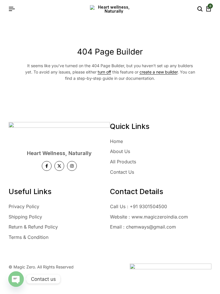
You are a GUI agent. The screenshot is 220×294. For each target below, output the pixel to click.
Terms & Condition (28, 237)
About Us (120, 151)
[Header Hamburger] (12, 9)
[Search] (200, 9)
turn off (104, 71)
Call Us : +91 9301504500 (138, 206)
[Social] (47, 166)
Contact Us (122, 172)
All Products (123, 162)
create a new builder (159, 71)
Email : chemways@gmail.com (143, 227)
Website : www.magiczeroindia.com (149, 217)
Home (116, 141)
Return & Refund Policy (33, 227)
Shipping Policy (25, 217)
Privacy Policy (24, 206)
